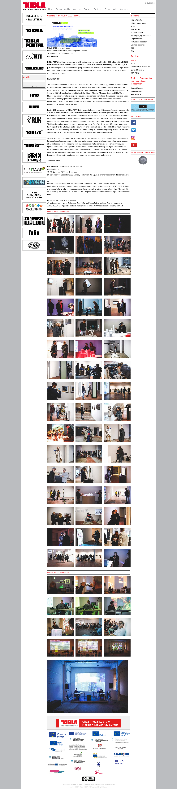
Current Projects (137, 88)
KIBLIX (133, 61)
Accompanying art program (141, 36)
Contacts (124, 9)
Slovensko (150, 3)
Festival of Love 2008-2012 (141, 67)
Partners (88, 9)
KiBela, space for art (138, 23)
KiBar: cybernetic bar (139, 42)
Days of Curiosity (137, 70)
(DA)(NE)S (135, 73)
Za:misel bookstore (138, 45)
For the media (111, 9)
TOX (132, 48)
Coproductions (136, 39)
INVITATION (51, 79)
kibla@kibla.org (122, 175)
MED (133, 64)
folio (132, 51)
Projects (97, 9)
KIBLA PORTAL (137, 20)
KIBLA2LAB (135, 29)
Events (58, 9)
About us (77, 9)
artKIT (133, 26)
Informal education (138, 32)
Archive (67, 9)
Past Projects (136, 94)
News (51, 9)
